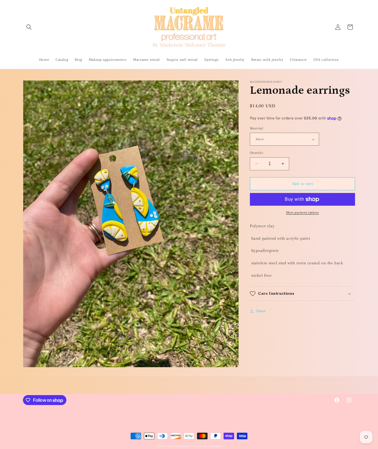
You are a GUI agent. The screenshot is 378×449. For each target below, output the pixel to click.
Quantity (256, 153)
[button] (29, 27)
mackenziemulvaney (181, 446)
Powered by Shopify (209, 446)
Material (256, 128)
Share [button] (261, 311)
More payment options (302, 212)
